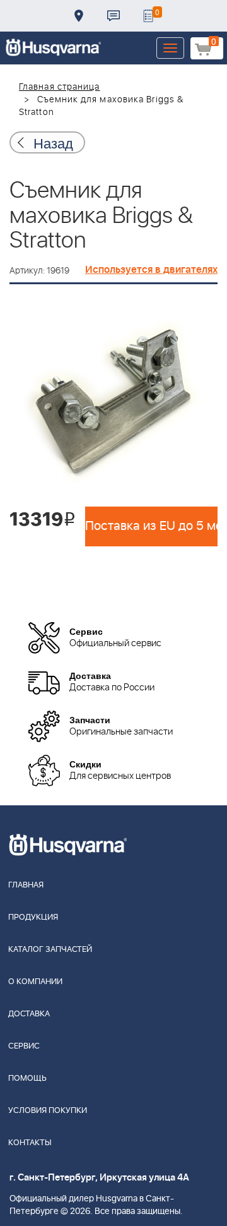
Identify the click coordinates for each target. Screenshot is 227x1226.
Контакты (113, 15)
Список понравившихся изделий (148, 15)
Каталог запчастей (50, 950)
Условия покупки (47, 1111)
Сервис (24, 1046)
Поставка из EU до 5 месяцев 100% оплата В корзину (151, 526)
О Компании (35, 982)
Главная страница (59, 87)
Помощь (27, 1079)
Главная (26, 885)
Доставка (79, 15)
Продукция (33, 917)
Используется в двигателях (151, 269)
